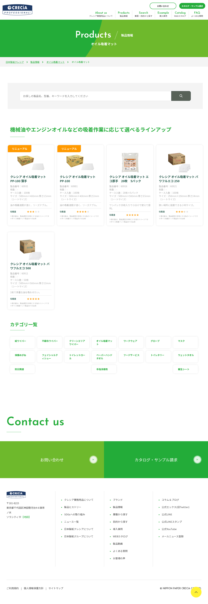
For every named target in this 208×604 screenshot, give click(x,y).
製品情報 (124, 14)
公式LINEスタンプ (172, 521)
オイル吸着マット (55, 62)
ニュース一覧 (71, 521)
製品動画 (118, 543)
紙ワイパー (20, 340)
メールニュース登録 (172, 536)
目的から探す (120, 521)
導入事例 (163, 14)
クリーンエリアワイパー (77, 342)
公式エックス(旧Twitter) (175, 507)
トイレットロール (77, 356)
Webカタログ (180, 14)
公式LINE (167, 514)
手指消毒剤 (102, 369)
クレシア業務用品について (101, 14)
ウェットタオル (186, 355)
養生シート (183, 369)
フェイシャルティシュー (50, 356)
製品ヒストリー (72, 507)
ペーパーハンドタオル (104, 356)
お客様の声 (119, 558)
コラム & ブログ (170, 499)
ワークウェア (130, 340)
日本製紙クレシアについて (78, 529)
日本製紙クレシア (15, 62)
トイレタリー (157, 355)
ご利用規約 (12, 588)
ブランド (118, 499)
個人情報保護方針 (33, 588)
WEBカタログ (120, 536)
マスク (181, 340)
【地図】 (26, 517)
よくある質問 (197, 14)
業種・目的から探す (143, 14)
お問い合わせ (163, 6)
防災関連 (19, 369)
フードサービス (131, 355)
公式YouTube (169, 529)
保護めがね (20, 355)
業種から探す (120, 514)
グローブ (155, 340)
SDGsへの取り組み (74, 514)
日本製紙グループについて (78, 536)
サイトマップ (56, 588)
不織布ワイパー (50, 340)
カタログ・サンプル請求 (192, 6)
